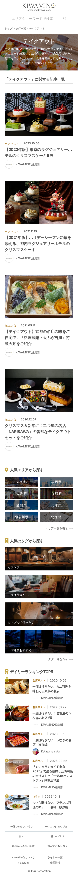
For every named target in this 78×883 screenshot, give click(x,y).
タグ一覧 (21, 28)
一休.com (21, 836)
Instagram (23, 862)
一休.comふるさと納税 (21, 846)
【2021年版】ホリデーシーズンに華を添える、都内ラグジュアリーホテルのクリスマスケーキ (38, 243)
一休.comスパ (56, 836)
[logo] (39, 5)
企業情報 (55, 862)
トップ (8, 28)
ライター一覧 (54, 857)
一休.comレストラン (21, 826)
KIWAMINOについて (23, 857)
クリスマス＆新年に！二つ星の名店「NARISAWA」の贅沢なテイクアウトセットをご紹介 (38, 431)
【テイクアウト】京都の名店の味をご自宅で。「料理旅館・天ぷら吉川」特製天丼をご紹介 (37, 337)
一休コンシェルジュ (56, 826)
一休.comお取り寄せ (56, 846)
